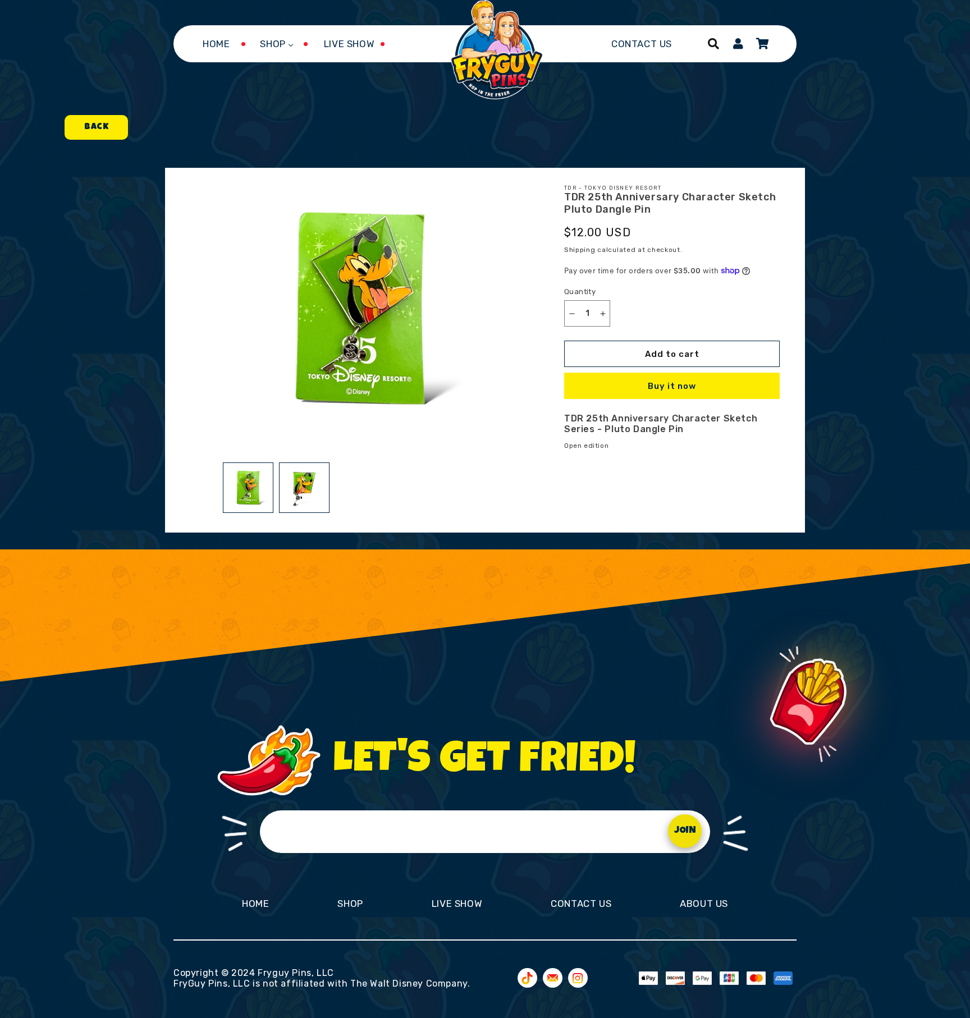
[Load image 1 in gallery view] (248, 487)
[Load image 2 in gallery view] (304, 487)
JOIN (685, 831)
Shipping (580, 250)
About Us (704, 903)
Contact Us (581, 903)
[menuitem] (216, 43)
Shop (350, 903)
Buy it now (672, 386)
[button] (713, 43)
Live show (457, 903)
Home (255, 903)
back (96, 127)
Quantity (580, 291)
